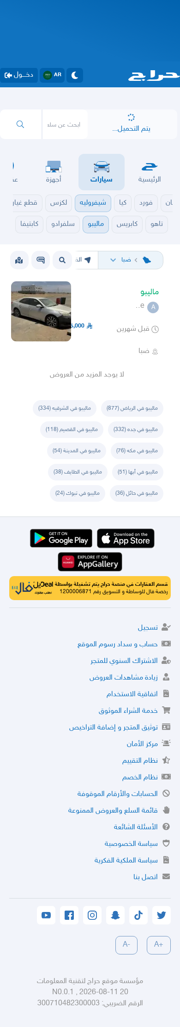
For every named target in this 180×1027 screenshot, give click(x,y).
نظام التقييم (140, 761)
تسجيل (148, 628)
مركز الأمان (142, 744)
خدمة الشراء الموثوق (128, 711)
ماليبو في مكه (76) (137, 451)
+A (158, 945)
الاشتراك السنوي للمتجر (124, 661)
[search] (20, 124)
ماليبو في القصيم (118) (72, 429)
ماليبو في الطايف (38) (78, 472)
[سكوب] (40, 260)
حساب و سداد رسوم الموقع (118, 644)
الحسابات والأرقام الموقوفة (118, 794)
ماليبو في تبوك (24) (77, 493)
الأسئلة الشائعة (136, 827)
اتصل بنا (145, 877)
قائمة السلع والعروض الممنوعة (113, 811)
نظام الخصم (140, 777)
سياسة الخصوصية (131, 844)
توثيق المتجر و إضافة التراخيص (113, 727)
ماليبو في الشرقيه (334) (64, 408)
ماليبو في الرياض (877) (132, 408)
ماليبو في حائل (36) (136, 493)
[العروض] (19, 260)
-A (126, 945)
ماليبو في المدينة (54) (77, 451)
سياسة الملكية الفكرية (126, 861)
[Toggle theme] (74, 75)
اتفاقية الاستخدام (132, 694)
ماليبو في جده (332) (136, 429)
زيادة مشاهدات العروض (124, 678)
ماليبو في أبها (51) (138, 472)
